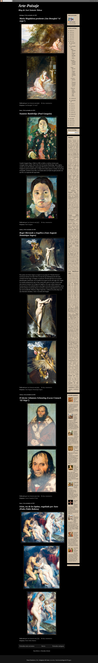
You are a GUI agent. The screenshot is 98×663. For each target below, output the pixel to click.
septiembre (73, 100)
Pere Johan (72, 336)
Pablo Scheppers (76, 323)
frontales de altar (73, 383)
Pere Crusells (76, 334)
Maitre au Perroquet (73, 302)
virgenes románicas (73, 389)
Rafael (75, 348)
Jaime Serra (74, 229)
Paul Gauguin (29, 224)
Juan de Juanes (76, 256)
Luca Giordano (76, 276)
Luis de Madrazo (73, 283)
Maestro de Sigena (72, 295)
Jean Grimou (74, 240)
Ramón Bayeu (71, 352)
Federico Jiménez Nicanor (73, 189)
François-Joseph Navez (72, 202)
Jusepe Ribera (76, 263)
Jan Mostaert (76, 233)
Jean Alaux (75, 238)
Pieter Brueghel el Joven (73, 342)
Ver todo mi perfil (72, 23)
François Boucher (72, 201)
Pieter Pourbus (74, 344)
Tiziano (69, 370)
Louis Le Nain (74, 273)
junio (72, 105)
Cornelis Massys (71, 172)
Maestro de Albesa (72, 286)
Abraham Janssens (72, 141)
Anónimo (75, 154)
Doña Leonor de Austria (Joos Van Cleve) (76, 468)
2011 (71, 125)
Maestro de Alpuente (72, 287)
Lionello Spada (76, 268)
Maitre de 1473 (71, 303)
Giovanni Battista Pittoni (72, 211)
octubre (72, 98)
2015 (71, 41)
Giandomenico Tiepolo (74, 208)
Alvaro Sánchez (75, 148)
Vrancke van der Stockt (72, 380)
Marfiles (77, 307)
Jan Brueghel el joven (72, 232)
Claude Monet (76, 169)
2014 (71, 118)
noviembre (73, 46)
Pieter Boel (75, 340)
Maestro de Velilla (72, 296)
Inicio (43, 646)
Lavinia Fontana (71, 266)
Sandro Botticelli (73, 361)
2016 (71, 39)
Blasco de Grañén (72, 165)
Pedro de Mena (72, 333)
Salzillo (77, 360)
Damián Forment (72, 175)
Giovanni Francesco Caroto (73, 212)
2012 (71, 123)
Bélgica (70, 168)
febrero (72, 114)
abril (72, 110)
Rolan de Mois (76, 358)
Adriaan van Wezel (71, 142)
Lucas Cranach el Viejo (31, 498)
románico (71, 387)
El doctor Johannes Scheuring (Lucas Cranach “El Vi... (73, 82)
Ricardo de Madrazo (73, 354)
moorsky (52, 660)
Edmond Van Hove (75, 179)
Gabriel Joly (70, 204)
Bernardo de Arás (72, 164)
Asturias (75, 157)
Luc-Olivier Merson (71, 275)
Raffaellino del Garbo (72, 349)
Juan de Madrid (76, 258)
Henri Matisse (70, 220)
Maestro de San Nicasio (72, 292)
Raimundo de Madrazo (72, 350)
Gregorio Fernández (72, 216)
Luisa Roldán (74, 285)
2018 (71, 34)
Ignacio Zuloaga (71, 226)
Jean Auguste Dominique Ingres (34, 389)
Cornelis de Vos (75, 173)
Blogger (69, 660)
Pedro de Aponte (75, 332)
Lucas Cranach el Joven (74, 277)
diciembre (73, 43)
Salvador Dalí (71, 360)
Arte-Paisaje (28, 6)
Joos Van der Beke (71, 248)
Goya (70, 215)
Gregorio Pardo (71, 218)
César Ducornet (73, 174)
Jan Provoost (71, 234)
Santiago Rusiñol (72, 363)
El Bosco (72, 180)
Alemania (71, 146)
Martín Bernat (71, 311)
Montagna (77, 316)
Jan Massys (70, 233)
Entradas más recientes (26, 646)
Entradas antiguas (58, 646)
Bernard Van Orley (73, 163)
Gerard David (76, 207)
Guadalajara (71, 219)
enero (72, 116)
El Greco (76, 182)
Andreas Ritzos (71, 150)
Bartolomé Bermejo (72, 160)
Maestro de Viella (72, 297)
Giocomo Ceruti (73, 209)
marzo (72, 112)
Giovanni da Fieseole (73, 213)
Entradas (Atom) (45, 651)
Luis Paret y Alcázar (71, 281)
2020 (71, 30)
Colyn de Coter (73, 170)
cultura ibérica (71, 381)
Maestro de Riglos (72, 291)
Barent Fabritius (72, 158)
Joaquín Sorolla (73, 246)
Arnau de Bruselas (71, 155)
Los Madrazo (73, 271)
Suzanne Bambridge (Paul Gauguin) (35, 113)
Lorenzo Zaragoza (73, 269)
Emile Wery (72, 183)
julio (72, 103)
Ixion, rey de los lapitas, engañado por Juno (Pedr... (73, 92)
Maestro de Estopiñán (72, 289)
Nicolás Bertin (74, 320)
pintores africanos (74, 384)
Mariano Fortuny (73, 309)
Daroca (69, 177)
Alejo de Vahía (75, 144)
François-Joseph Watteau (72, 203)
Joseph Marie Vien (71, 251)
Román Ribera (73, 359)
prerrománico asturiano (72, 385)
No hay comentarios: (47, 103)
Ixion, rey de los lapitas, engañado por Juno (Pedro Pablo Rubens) (38, 507)
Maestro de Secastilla (72, 293)
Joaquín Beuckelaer (73, 244)
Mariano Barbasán (74, 308)
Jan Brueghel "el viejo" (31, 105)
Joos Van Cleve (74, 247)
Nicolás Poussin (71, 321)
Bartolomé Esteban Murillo (73, 162)
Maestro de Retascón (72, 290)
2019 (71, 32)
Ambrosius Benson (73, 149)
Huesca (70, 223)
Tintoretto (75, 369)
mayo (72, 108)
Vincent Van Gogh (72, 379)
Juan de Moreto (72, 260)
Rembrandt (77, 353)
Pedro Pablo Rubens (30, 640)
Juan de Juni (72, 257)
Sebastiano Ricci (71, 364)
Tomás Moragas (71, 371)
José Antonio (72, 21)
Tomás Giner (75, 370)
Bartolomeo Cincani (72, 159)
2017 (71, 37)
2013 (71, 120)
